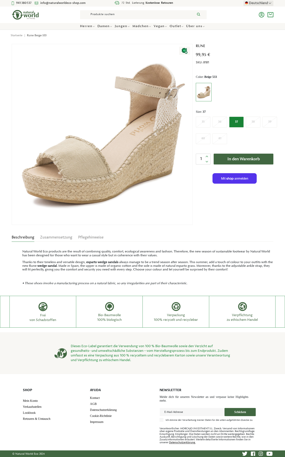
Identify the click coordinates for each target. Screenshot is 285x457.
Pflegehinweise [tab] (91, 237)
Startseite (16, 35)
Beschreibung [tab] (23, 237)
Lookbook (29, 412)
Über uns (194, 26)
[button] (270, 14)
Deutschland (258, 3)
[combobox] (143, 14)
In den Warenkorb (243, 159)
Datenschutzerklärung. (182, 442)
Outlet (175, 26)
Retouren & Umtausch (36, 418)
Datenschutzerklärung (103, 409)
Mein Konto (30, 400)
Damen (104, 26)
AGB (93, 403)
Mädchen (140, 26)
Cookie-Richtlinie (101, 415)
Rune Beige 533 (37, 35)
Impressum (96, 421)
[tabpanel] (142, 267)
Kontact (95, 397)
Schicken (240, 412)
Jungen (121, 26)
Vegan (159, 26)
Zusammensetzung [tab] (56, 237)
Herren (86, 26)
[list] (103, 135)
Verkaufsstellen (32, 406)
